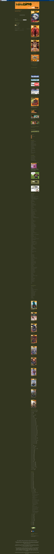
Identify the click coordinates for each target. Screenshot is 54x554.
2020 (32, 478)
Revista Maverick (33, 295)
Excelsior (32, 218)
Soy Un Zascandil (33, 272)
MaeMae (32, 245)
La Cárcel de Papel (33, 294)
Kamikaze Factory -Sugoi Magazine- (35, 234)
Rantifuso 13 (32, 453)
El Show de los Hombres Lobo (34, 289)
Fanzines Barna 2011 (33, 422)
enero (33, 520)
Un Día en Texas (33, 280)
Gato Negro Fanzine (33, 225)
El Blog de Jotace (33, 212)
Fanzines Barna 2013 (33, 424)
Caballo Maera (32, 203)
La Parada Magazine (33, 241)
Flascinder (32, 222)
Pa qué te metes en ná (33, 261)
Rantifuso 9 (32, 458)
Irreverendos (32, 230)
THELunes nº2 (33, 493)
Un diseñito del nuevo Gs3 (35, 508)
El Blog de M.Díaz (33, 213)
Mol (31, 151)
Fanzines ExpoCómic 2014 (34, 433)
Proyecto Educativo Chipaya (34, 448)
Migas (31, 250)
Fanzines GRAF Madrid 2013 (34, 437)
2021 (32, 477)
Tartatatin (32, 276)
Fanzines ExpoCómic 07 (33, 427)
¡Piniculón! (33, 505)
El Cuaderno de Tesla (33, 214)
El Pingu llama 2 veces (33, 145)
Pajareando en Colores (33, 262)
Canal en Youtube (33, 158)
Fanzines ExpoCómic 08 (33, 428)
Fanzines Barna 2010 (33, 421)
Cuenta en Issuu (33, 127)
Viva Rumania (32, 281)
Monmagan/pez (32, 254)
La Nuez (32, 240)
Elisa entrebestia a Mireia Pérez (35, 494)
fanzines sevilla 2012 (33, 439)
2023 (32, 475)
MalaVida (32, 246)
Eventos (32, 416)
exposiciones (32, 417)
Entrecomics (32, 290)
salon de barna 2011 (33, 466)
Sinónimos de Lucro (33, 271)
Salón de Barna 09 (33, 464)
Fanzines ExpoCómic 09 (33, 429)
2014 (32, 484)
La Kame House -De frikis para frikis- (35, 238)
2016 (32, 482)
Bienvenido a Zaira (33, 201)
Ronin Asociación (33, 270)
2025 (32, 473)
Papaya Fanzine (32, 264)
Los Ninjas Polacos (33, 244)
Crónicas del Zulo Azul (33, 209)
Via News (32, 297)
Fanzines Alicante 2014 (33, 418)
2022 (32, 476)
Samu (17, 24)
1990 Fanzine (32, 194)
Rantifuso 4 (32, 454)
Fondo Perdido (32, 223)
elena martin (32, 146)
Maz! (31, 149)
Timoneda (32, 277)
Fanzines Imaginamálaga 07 (34, 438)
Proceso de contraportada (35, 502)
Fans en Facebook (33, 156)
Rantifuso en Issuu (33, 159)
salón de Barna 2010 (33, 465)
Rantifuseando (32, 450)
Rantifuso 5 (32, 455)
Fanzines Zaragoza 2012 (33, 442)
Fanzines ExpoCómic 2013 (34, 432)
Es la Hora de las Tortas (33, 291)
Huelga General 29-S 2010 (35, 492)
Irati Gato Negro (32, 229)
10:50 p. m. (18, 26)
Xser (31, 282)
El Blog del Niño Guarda (33, 144)
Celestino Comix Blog (33, 204)
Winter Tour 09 (32, 469)
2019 (32, 479)
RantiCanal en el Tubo (34, 506)
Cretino (32, 208)
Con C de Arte (32, 207)
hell (31, 444)
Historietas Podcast (33, 228)
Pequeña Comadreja (33, 152)
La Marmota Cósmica (33, 239)
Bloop (31, 202)
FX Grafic (32, 219)
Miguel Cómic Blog (33, 150)
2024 (32, 474)
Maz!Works (32, 249)
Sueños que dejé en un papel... (34, 275)
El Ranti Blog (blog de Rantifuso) (27, 540)
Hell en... (32, 445)
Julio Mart (32, 233)
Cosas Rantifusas (20, 20)
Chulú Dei (32, 413)
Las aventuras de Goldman (34, 243)
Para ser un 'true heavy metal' (35, 507)
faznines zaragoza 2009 (33, 443)
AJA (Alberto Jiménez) (33, 141)
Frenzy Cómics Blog (33, 224)
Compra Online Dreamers (33, 160)
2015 (32, 483)
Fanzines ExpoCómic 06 (33, 426)
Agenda (32, 412)
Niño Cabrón (32, 447)
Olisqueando (32, 260)
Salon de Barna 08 (33, 463)
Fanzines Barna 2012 (33, 423)
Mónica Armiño (32, 256)
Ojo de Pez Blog (33, 259)
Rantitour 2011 (32, 460)
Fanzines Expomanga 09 (33, 434)
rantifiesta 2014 (32, 449)
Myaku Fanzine (32, 255)
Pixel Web (32, 265)
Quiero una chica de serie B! (34, 267)
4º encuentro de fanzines (33, 411)
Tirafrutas (32, 296)
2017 (32, 481)
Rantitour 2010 (32, 459)
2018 (32, 480)
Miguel (32, 135)
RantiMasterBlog (33, 136)
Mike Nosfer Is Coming (33, 251)
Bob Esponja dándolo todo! (35, 509)
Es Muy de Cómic (33, 292)
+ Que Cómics (32, 286)
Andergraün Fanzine (33, 197)
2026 (32, 472)
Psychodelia (32, 266)
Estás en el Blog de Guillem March (34, 217)
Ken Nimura (32, 235)
